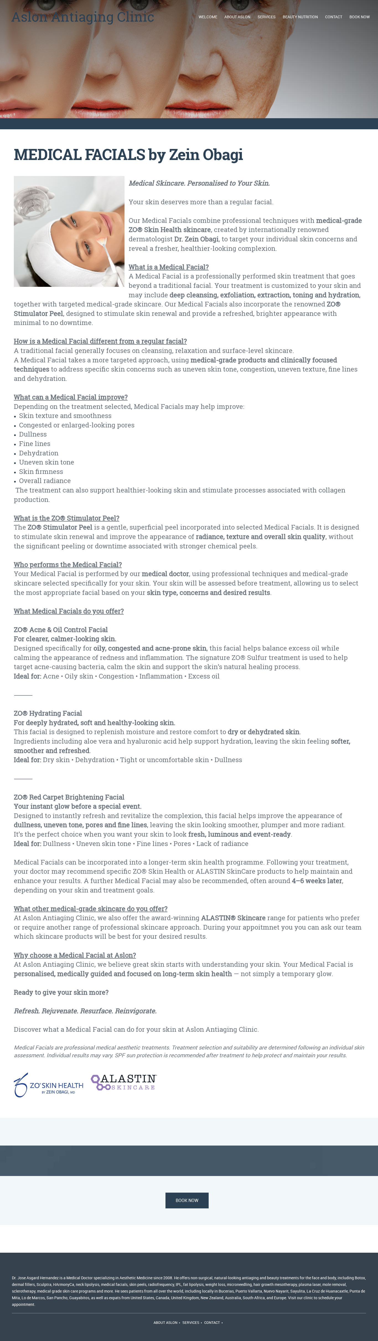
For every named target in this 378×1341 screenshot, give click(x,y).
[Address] (45, 1266)
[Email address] (31, 1266)
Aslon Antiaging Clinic (82, 16)
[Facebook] (58, 1266)
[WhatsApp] (85, 1266)
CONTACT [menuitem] (212, 1322)
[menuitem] (208, 17)
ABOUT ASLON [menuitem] (165, 1322)
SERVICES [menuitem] (190, 1322)
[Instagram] (71, 1266)
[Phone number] (18, 1266)
